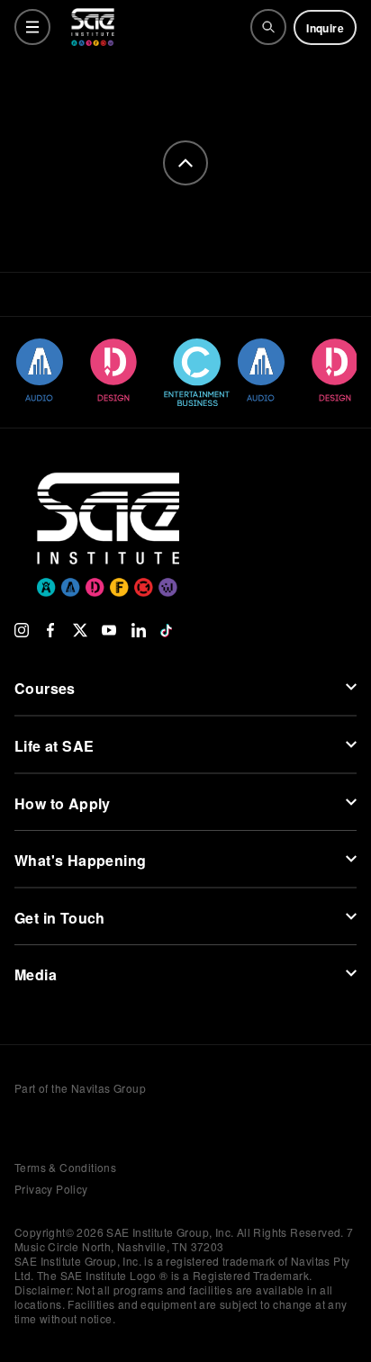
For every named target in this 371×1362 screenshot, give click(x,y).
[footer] (185, 162)
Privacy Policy (51, 1188)
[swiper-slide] (37, 369)
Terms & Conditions (65, 1167)
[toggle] (32, 27)
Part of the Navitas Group (80, 1088)
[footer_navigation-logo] (108, 508)
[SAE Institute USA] (93, 27)
